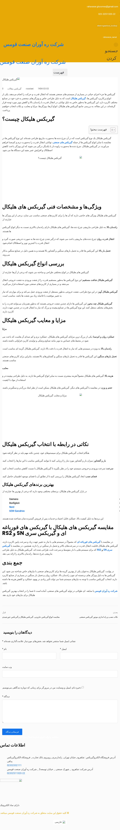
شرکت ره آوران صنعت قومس (34, 44)
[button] (111, 52)
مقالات (10, 88)
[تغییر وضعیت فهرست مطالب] (111, 129)
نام (4, 649)
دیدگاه (6, 696)
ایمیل (63, 649)
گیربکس (17, 88)
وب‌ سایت (7, 667)
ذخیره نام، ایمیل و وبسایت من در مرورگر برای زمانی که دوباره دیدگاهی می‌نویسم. (41, 687)
